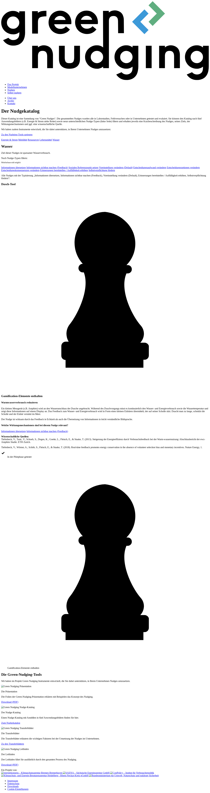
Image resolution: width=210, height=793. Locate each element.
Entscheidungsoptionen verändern (183, 167)
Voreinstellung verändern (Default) (116, 167)
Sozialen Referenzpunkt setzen (83, 167)
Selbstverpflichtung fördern (102, 170)
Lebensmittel (46, 140)
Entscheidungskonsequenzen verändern (20, 170)
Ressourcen (33, 140)
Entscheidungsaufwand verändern (149, 167)
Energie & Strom (9, 140)
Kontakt (11, 103)
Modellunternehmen (17, 87)
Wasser (56, 140)
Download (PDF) (9, 702)
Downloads (13, 786)
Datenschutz (13, 783)
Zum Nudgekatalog (10, 723)
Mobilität (22, 140)
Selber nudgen (14, 92)
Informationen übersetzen (13, 167)
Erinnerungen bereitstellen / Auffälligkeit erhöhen (64, 170)
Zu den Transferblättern (12, 744)
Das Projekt (13, 84)
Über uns (11, 98)
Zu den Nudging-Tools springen (16, 134)
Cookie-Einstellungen (17, 789)
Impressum (12, 780)
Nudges (11, 90)
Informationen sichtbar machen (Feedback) (47, 167)
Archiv (10, 100)
